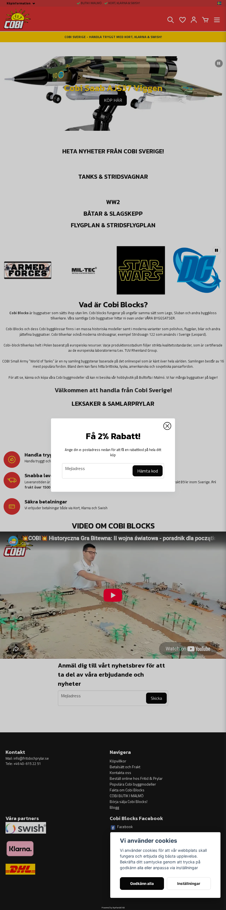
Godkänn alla (142, 883)
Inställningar (188, 883)
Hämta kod (147, 471)
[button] (167, 426)
